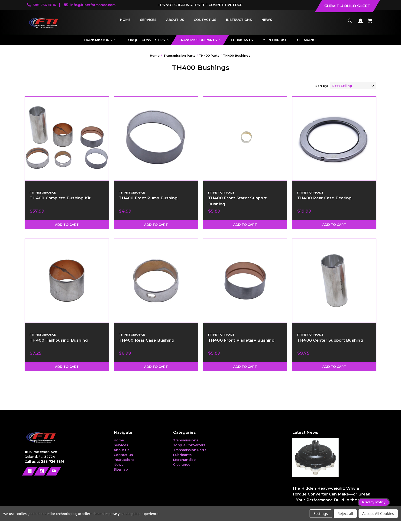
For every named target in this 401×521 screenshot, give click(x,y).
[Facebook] (29, 471)
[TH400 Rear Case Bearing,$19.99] (334, 138)
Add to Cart (67, 225)
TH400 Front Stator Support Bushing (237, 201)
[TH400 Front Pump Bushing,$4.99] (156, 138)
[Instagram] (41, 471)
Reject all (345, 513)
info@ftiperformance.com (93, 5)
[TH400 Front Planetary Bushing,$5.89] (245, 281)
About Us (121, 450)
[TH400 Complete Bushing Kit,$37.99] (67, 138)
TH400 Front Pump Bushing (148, 198)
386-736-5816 (44, 5)
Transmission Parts (189, 450)
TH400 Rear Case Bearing (324, 198)
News (118, 465)
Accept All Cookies (378, 513)
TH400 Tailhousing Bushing (59, 340)
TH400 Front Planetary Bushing (241, 340)
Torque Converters (189, 445)
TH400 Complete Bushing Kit (60, 198)
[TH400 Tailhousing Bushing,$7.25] (67, 281)
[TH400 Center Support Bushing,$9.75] (334, 281)
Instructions (124, 460)
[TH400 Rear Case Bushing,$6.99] (156, 281)
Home (119, 440)
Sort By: (321, 85)
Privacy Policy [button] (373, 502)
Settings (321, 513)
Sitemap (121, 469)
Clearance (181, 465)
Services (121, 445)
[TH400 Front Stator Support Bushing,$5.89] (245, 138)
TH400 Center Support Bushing (330, 340)
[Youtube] (53, 471)
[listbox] (353, 85)
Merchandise (184, 460)
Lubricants (182, 455)
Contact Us (123, 455)
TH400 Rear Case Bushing (146, 340)
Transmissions (185, 440)
